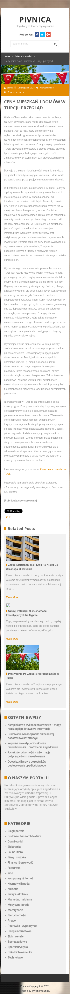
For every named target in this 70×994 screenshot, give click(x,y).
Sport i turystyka (18, 946)
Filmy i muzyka (17, 857)
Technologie (15, 957)
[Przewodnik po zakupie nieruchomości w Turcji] (22, 657)
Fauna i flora (15, 852)
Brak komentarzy (16, 92)
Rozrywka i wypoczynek (22, 925)
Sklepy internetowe (20, 931)
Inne (10, 873)
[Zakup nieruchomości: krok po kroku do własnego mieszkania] (22, 548)
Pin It (7, 517)
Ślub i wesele (16, 936)
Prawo (12, 920)
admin (10, 88)
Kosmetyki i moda (19, 883)
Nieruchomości (47, 88)
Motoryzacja (15, 910)
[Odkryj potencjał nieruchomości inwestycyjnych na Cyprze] (8, 605)
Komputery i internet (20, 878)
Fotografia (14, 867)
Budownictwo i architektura (24, 836)
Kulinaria (13, 888)
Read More (12, 597)
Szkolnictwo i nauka (20, 952)
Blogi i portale (16, 830)
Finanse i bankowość (20, 862)
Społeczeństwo (17, 941)
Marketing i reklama (20, 899)
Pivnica (35, 19)
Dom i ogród (15, 841)
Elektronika (14, 846)
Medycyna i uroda (18, 904)
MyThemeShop (40, 990)
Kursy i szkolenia (18, 894)
